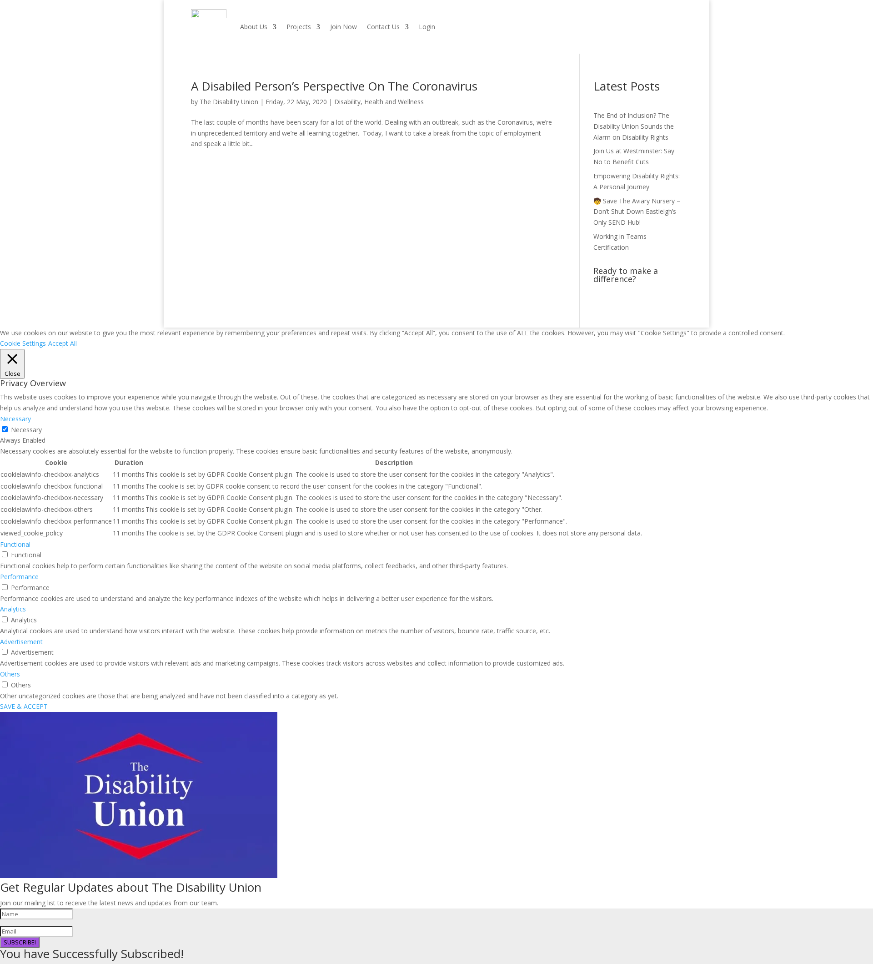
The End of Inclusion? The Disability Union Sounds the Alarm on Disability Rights (633, 126)
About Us (253, 26)
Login (427, 26)
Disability (347, 101)
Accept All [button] (62, 343)
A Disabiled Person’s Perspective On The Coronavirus (334, 86)
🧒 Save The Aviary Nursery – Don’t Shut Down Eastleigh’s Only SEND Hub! (636, 212)
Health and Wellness (394, 101)
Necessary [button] (15, 418)
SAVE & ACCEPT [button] (24, 706)
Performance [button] (19, 576)
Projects (298, 26)
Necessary (26, 429)
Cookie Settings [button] (23, 343)
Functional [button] (15, 544)
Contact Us (383, 26)
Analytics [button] (13, 609)
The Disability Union (229, 101)
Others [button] (10, 674)
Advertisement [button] (21, 641)
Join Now (343, 26)
